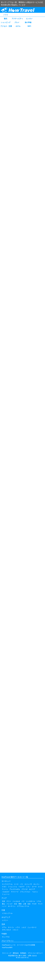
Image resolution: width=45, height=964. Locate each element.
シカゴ (24, 927)
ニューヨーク (32, 927)
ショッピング (5, 22)
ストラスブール (7, 884)
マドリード (14, 892)
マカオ (34, 904)
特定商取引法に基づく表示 (17, 956)
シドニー (5, 920)
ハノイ (4, 906)
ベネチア (21, 887)
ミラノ (28, 887)
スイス (40, 887)
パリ (21, 884)
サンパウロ (6, 937)
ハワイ (5, 15)
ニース (16, 884)
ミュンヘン (6, 894)
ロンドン (37, 884)
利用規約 (23, 953)
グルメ (16, 22)
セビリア (32, 889)
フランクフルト (25, 892)
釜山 (3, 904)
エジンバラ (28, 884)
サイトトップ (6, 953)
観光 (5, 18)
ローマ (34, 887)
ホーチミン (12, 906)
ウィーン (5, 889)
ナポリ (4, 887)
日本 (3, 901)
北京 (29, 904)
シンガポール (30, 901)
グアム (4, 927)
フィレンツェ (12, 887)
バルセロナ (6, 892)
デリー (8, 901)
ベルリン (35, 892)
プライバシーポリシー (35, 953)
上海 (24, 904)
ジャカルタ (16, 901)
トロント (15, 930)
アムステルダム (15, 889)
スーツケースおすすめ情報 (26, 945)
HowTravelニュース (9, 945)
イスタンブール (7, 913)
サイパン (11, 927)
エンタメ (29, 18)
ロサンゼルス (6, 930)
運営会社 (16, 953)
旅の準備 (28, 22)
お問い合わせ (32, 956)
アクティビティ (17, 18)
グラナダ (25, 889)
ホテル (18, 26)
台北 (15, 904)
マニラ (40, 904)
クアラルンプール (23, 906)
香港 (20, 904)
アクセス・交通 (6, 26)
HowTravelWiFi (7, 947)
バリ (23, 901)
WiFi (29, 26)
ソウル (38, 901)
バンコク (9, 904)
